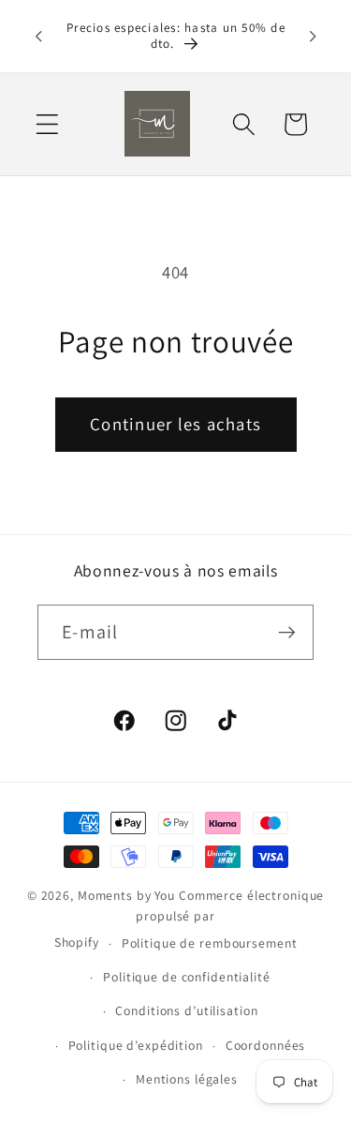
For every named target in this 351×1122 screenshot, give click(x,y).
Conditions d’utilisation (186, 1010)
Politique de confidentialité (187, 976)
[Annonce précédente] (38, 35)
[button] (47, 124)
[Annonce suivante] (312, 35)
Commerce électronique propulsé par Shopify (189, 918)
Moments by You (126, 895)
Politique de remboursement (210, 943)
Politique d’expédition (135, 1045)
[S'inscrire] (287, 632)
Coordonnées (266, 1045)
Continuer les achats (175, 423)
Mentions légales (187, 1078)
